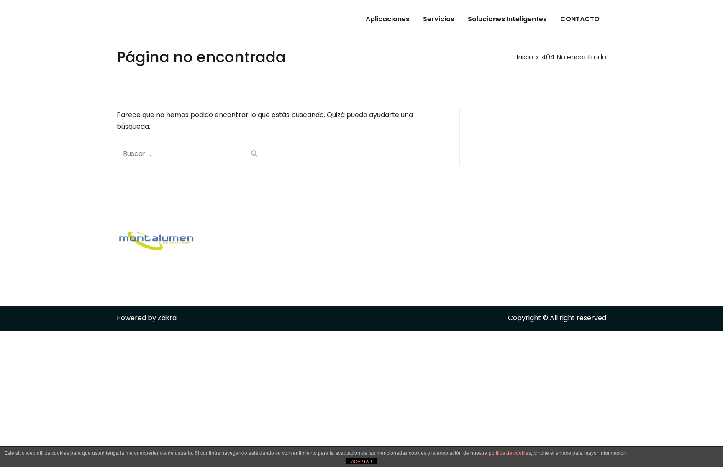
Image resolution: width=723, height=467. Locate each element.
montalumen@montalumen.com (340, 278)
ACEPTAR (361, 461)
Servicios (438, 19)
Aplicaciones (388, 19)
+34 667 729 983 (311, 243)
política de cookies (510, 453)
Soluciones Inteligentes (507, 19)
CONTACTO (580, 19)
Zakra (167, 318)
